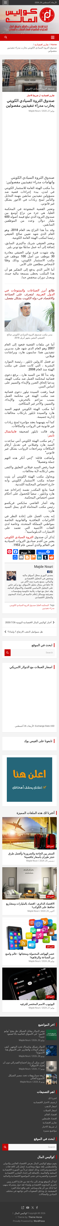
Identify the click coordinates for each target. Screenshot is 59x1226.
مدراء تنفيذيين (48, 608)
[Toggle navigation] (53, 37)
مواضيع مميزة (50, 1130)
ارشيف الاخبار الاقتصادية (45, 1102)
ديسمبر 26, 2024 (46, 861)
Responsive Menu (5, 2)
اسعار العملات (50, 1110)
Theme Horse (35, 1217)
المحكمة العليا (43, 605)
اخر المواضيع (46, 1024)
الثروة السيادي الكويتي (19, 537)
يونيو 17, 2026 (38, 1069)
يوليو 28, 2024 (48, 961)
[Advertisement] (29, 144)
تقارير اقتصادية (47, 95)
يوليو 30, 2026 (38, 1040)
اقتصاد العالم (50, 1114)
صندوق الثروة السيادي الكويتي (23, 605)
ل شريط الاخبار (33, 95)
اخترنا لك (50, 846)
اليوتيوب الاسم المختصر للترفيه (37, 1004)
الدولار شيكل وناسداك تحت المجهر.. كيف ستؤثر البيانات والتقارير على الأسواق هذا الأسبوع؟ (24, 1049)
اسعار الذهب (51, 1106)
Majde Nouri (34, 111)
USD (52, 726)
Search (8, 652)
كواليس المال (20, 1213)
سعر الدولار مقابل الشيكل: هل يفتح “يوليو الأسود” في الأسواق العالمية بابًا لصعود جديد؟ (24, 1034)
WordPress (39, 1221)
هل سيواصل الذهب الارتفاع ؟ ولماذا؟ (25, 631)
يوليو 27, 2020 (48, 111)
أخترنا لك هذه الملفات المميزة (36, 813)
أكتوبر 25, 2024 (47, 911)
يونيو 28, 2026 (38, 1056)
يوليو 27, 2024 (48, 1008)
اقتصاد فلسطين (49, 1118)
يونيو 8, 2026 (39, 1082)
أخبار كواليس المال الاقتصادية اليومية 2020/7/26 (28, 622)
